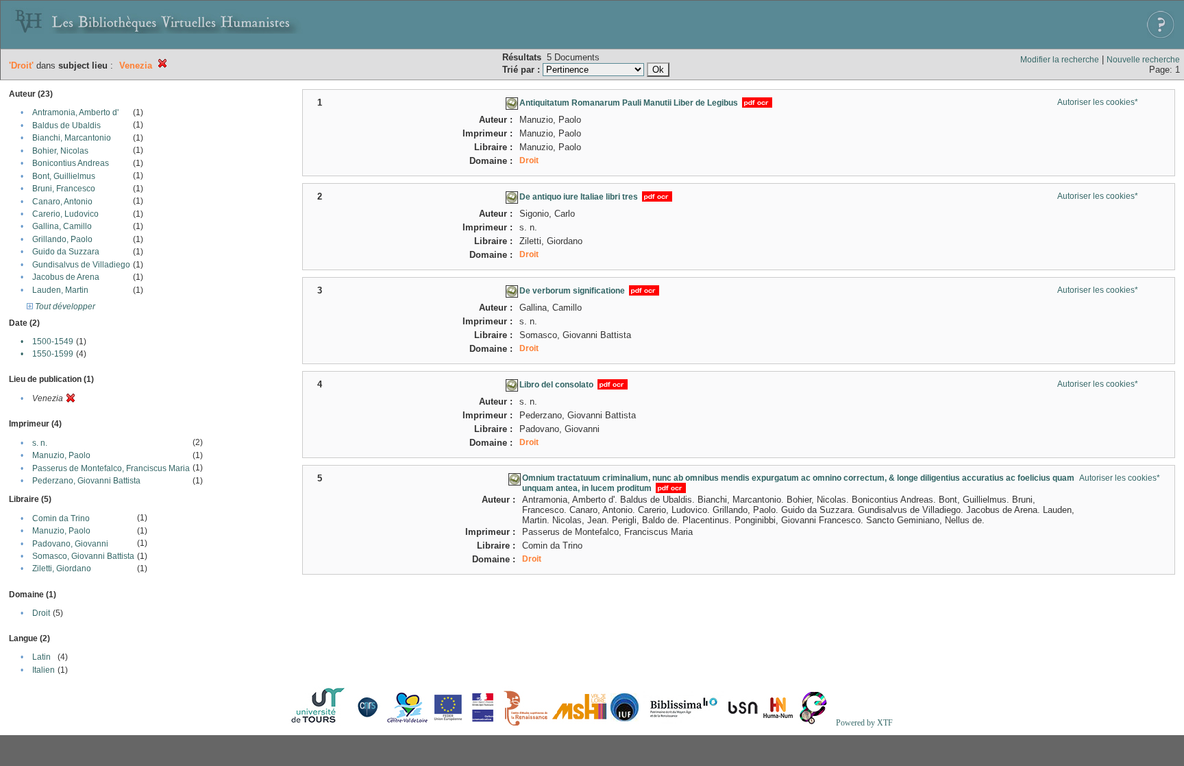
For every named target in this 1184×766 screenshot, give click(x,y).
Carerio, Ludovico (65, 214)
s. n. (39, 443)
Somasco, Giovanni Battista (83, 556)
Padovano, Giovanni (70, 544)
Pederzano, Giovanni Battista (86, 481)
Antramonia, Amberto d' (75, 112)
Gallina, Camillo (62, 226)
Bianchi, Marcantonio (71, 138)
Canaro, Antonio (62, 201)
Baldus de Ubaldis (66, 125)
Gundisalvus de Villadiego (81, 265)
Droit (41, 613)
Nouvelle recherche (1143, 59)
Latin (41, 657)
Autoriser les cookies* (1097, 102)
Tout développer (64, 306)
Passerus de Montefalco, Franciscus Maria (111, 468)
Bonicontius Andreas (70, 163)
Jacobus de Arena (65, 277)
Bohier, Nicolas (60, 151)
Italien (43, 670)
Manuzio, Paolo (61, 455)
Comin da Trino (61, 518)
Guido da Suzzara (65, 251)
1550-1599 (52, 354)
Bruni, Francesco (63, 188)
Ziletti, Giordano (61, 568)
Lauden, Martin (60, 290)
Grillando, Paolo (62, 239)
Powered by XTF (864, 723)
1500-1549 (52, 341)
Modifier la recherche (1059, 59)
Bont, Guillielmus (63, 176)
